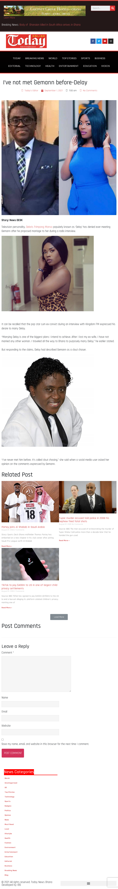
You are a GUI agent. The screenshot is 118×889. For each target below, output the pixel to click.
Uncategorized (11, 783)
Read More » (7, 546)
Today (17, 58)
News (7, 820)
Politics (8, 810)
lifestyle (8, 833)
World (53, 58)
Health (49, 66)
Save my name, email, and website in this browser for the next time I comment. (45, 744)
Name (5, 697)
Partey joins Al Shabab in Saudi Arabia (23, 527)
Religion (8, 806)
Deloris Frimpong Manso (39, 227)
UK (6, 787)
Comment (8, 652)
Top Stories (69, 58)
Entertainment (69, 66)
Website (6, 726)
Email (4, 711)
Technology (33, 66)
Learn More (9, 17)
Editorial (14, 66)
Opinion (8, 815)
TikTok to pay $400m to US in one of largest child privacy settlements (29, 586)
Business (100, 58)
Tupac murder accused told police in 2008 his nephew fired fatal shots (84, 519)
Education (90, 66)
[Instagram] (110, 41)
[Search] (112, 8)
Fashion (8, 843)
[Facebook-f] (93, 41)
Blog (6, 875)
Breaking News (34, 58)
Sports (85, 58)
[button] (59, 617)
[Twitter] (99, 41)
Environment (10, 847)
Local (7, 829)
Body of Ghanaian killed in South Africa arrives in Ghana (50, 25)
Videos (105, 66)
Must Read (9, 824)
